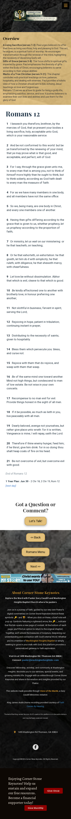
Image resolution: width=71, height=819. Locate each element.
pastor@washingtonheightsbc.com (40, 660)
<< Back (36, 537)
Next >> (35, 566)
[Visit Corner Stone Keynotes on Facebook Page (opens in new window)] (35, 747)
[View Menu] (65, 5)
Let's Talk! (35, 521)
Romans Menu (35, 552)
